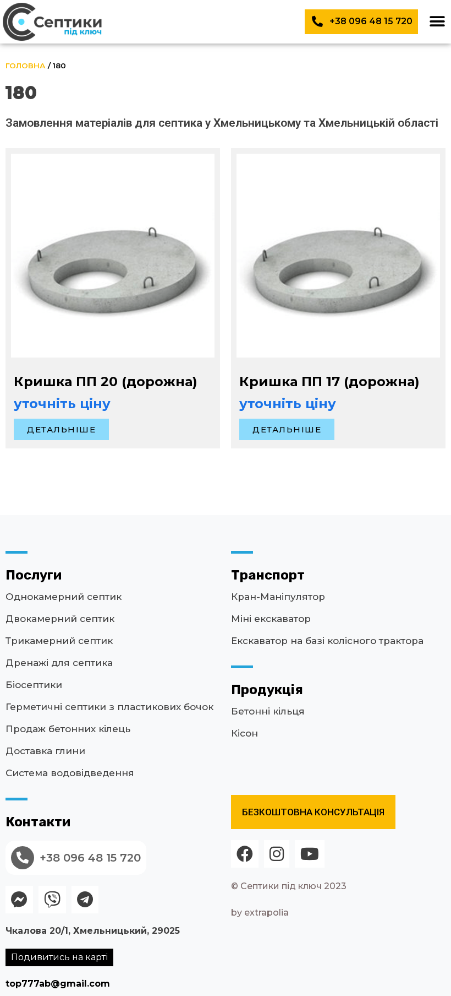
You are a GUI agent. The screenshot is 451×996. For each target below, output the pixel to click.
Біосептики (34, 684)
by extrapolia (260, 912)
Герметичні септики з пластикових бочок (109, 706)
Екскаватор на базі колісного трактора (327, 640)
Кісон (244, 733)
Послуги (34, 575)
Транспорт (268, 575)
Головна (26, 65)
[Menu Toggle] (437, 21)
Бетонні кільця (268, 711)
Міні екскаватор (271, 618)
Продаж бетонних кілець (68, 728)
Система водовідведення (70, 772)
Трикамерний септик (59, 640)
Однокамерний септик (64, 596)
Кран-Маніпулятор (278, 596)
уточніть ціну (62, 404)
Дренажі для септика (59, 662)
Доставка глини (45, 750)
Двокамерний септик (60, 618)
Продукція (267, 689)
